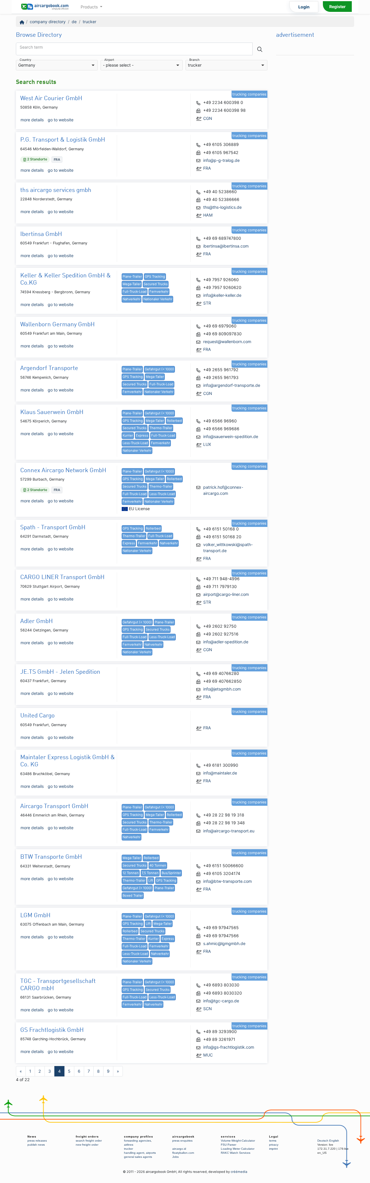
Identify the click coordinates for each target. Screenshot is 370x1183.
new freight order (87, 1144)
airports (151, 1152)
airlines (128, 1144)
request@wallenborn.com (227, 341)
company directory (48, 21)
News (31, 1136)
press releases (37, 1140)
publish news (36, 1144)
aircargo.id (179, 1148)
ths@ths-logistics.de (222, 207)
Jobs (175, 1156)
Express (142, 435)
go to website (60, 119)
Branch (194, 60)
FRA (207, 168)
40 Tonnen (157, 865)
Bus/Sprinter (171, 873)
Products (90, 6)
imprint (273, 1148)
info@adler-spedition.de (225, 641)
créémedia (239, 1172)
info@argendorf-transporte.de (231, 385)
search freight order (89, 1140)
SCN (207, 1008)
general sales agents (138, 1156)
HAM (208, 215)
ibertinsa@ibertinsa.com (226, 245)
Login (304, 6)
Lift (150, 880)
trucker (89, 21)
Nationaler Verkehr (157, 299)
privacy (273, 1144)
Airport (109, 60)
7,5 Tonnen (150, 873)
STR (207, 303)
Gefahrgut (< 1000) (159, 369)
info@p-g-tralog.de (221, 160)
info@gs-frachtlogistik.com (228, 1047)
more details (32, 119)
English (334, 1140)
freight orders (87, 1136)
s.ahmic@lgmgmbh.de (224, 943)
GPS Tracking (155, 276)
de (74, 21)
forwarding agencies (137, 1140)
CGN (207, 118)
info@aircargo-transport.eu (228, 830)
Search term (31, 47)
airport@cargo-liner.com (226, 594)
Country (25, 60)
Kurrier (128, 435)
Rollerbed (174, 421)
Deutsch (322, 1140)
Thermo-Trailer (160, 428)
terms (272, 1140)
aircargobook (183, 1136)
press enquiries (182, 1140)
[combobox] (57, 65)
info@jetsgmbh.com (222, 688)
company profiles (138, 1136)
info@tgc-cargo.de (221, 1000)
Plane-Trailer (132, 276)
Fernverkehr (159, 292)
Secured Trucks (156, 284)
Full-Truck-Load (135, 292)
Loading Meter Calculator (237, 1148)
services (228, 1136)
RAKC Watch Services (235, 1152)
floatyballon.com (183, 1152)
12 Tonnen (131, 873)
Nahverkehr (131, 299)
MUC (208, 1054)
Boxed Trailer (133, 895)
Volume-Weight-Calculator (238, 1140)
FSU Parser (228, 1144)
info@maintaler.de (220, 772)
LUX (207, 444)
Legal (273, 1136)
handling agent (134, 1152)
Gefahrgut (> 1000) (137, 888)
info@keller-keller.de (222, 295)
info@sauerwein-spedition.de (230, 436)
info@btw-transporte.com (227, 881)
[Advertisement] (315, 145)
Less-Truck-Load (135, 443)
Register (337, 6)
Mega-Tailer (132, 284)
